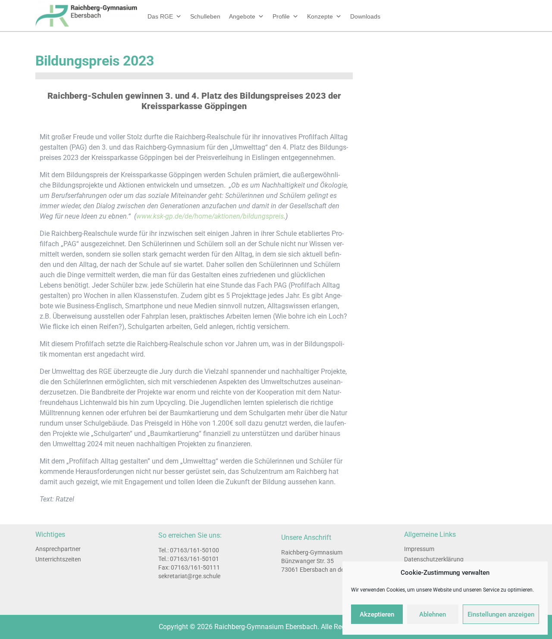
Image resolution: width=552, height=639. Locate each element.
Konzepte (320, 16)
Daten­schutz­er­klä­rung (434, 559)
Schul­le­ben (205, 16)
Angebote (242, 16)
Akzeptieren (377, 614)
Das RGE (160, 16)
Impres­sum (419, 548)
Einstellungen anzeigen (500, 614)
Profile (281, 16)
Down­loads (365, 16)
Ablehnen (432, 614)
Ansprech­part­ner (58, 548)
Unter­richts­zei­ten (58, 559)
